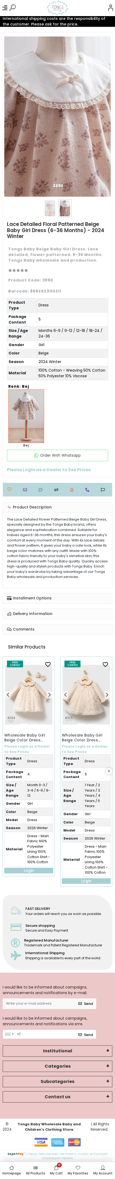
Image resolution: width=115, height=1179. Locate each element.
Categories (58, 1066)
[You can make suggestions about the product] (104, 489)
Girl (41, 344)
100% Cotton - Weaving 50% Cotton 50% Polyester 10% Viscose (72, 373)
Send (88, 1003)
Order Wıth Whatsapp (60, 455)
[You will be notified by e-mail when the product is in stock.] (73, 489)
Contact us (57, 1097)
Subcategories (57, 1081)
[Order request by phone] (88, 489)
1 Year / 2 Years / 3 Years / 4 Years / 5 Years (92, 795)
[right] (109, 771)
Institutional (57, 1051)
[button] (12, 116)
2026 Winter (37, 827)
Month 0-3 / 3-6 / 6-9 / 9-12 (38, 790)
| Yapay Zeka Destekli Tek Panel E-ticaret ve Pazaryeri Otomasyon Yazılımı (57, 1155)
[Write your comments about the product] (42, 489)
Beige (44, 353)
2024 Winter (50, 361)
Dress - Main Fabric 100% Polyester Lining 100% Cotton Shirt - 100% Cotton (38, 849)
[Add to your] (57, 489)
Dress (44, 305)
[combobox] (9, 1034)
